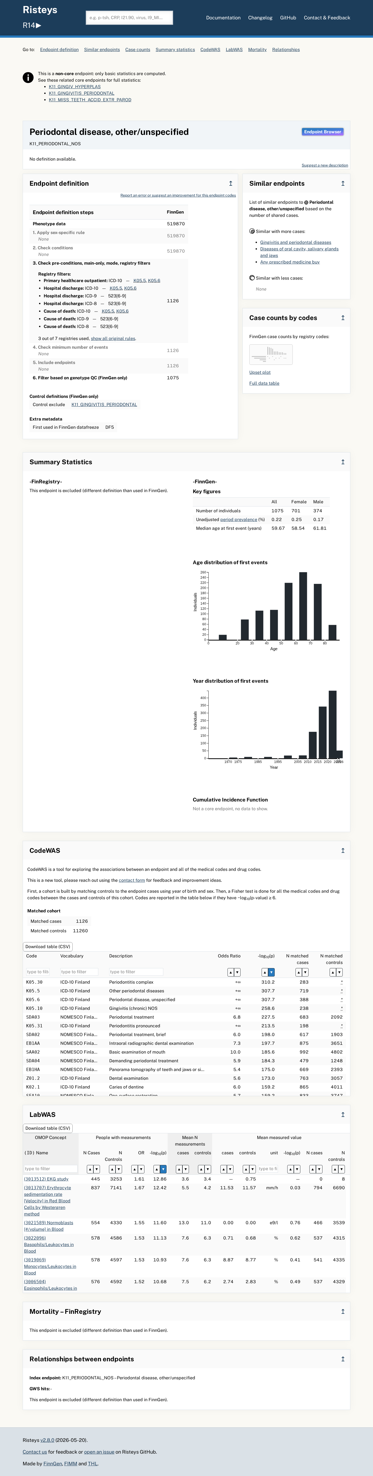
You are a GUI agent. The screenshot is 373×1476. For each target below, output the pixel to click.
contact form (132, 880)
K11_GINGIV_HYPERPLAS (75, 86)
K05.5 (140, 280)
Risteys (40, 9)
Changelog (260, 17)
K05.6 (154, 280)
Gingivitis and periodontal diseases (295, 242)
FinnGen (52, 1463)
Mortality (257, 49)
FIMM (70, 1463)
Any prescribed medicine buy (290, 262)
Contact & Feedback (327, 17)
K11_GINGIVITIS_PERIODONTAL (81, 93)
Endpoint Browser (322, 131)
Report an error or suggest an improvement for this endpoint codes (178, 195)
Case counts (137, 49)
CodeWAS (210, 49)
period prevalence (238, 519)
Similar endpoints (102, 49)
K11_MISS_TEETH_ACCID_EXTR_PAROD (90, 99)
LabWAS (234, 49)
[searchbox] (129, 18)
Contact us (35, 1452)
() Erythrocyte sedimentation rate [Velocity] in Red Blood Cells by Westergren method (47, 1201)
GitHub (288, 17)
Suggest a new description (325, 165)
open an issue (99, 1452)
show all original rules (113, 338)
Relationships (286, 49)
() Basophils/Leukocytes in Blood (49, 1244)
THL (92, 1463)
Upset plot (260, 372)
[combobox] (129, 18)
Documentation (223, 17)
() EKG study (46, 1179)
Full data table (264, 383)
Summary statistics (175, 49)
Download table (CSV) (47, 946)
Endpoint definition (59, 49)
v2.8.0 (47, 1440)
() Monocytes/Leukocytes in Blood (50, 1266)
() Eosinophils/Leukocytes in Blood (50, 1288)
